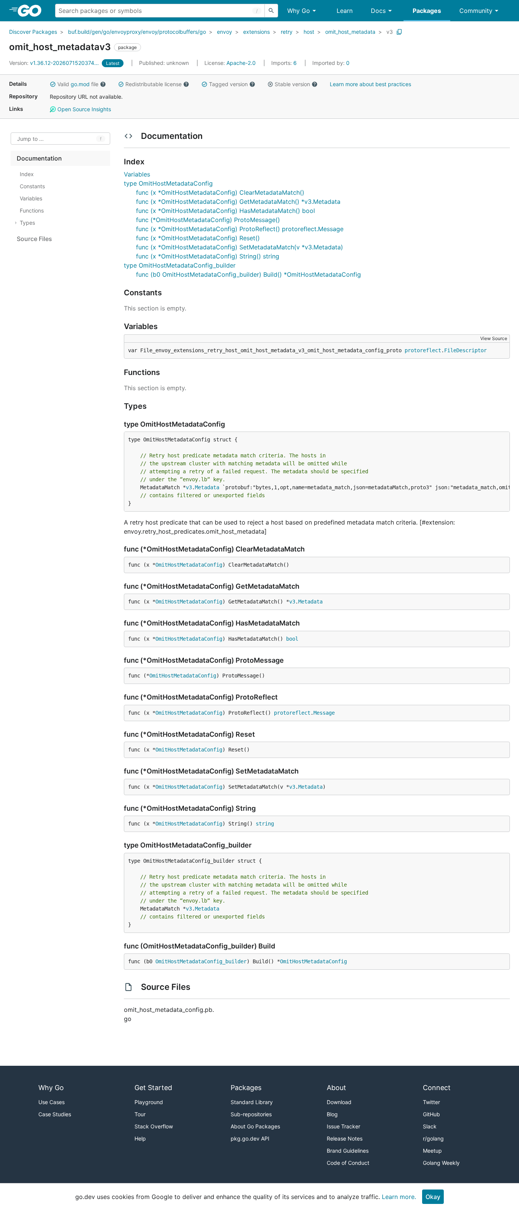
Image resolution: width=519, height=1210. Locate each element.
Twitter (431, 1102)
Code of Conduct (348, 1163)
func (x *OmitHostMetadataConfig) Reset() (198, 238)
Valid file (78, 84)
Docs (378, 10)
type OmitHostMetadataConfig (168, 183)
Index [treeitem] (27, 174)
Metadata (207, 487)
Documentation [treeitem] (39, 158)
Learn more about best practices (370, 84)
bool (292, 639)
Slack (430, 1126)
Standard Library (252, 1102)
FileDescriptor (465, 350)
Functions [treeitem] (32, 210)
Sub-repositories (251, 1114)
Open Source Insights (83, 109)
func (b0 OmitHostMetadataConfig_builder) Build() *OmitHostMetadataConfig (248, 274)
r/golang (433, 1138)
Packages (427, 10)
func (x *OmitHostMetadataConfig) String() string (207, 256)
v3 (389, 31)
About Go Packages (255, 1126)
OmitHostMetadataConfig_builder (201, 961)
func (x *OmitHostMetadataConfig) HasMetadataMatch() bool (225, 210)
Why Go (298, 10)
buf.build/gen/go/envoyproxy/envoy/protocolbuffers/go (137, 31)
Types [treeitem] (27, 222)
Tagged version (228, 84)
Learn (345, 10)
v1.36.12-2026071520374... (54, 63)
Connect (437, 1088)
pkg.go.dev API (250, 1138)
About (336, 1088)
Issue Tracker (343, 1126)
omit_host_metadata (350, 31)
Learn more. (399, 1197)
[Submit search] (271, 10)
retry (287, 31)
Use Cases (51, 1102)
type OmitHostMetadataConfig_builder (180, 265)
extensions (256, 31)
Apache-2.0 (241, 63)
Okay (433, 1197)
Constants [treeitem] (32, 186)
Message (324, 713)
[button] (53, 84)
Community (475, 10)
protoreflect (423, 350)
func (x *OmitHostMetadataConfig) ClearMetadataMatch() (220, 192)
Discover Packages (33, 31)
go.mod (80, 84)
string (265, 824)
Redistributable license (153, 84)
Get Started (153, 1088)
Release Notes (344, 1138)
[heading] (32, 11)
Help (140, 1138)
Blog (332, 1114)
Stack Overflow (153, 1126)
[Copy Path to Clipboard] (399, 31)
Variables (137, 174)
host (309, 31)
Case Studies (54, 1114)
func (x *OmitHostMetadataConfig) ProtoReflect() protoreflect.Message (239, 229)
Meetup (432, 1150)
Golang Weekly (441, 1163)
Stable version (292, 84)
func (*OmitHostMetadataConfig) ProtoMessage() (208, 220)
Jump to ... (30, 138)
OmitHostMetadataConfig (188, 565)
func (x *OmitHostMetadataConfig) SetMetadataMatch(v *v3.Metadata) (239, 247)
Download (339, 1102)
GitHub (431, 1114)
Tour (140, 1114)
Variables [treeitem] (31, 198)
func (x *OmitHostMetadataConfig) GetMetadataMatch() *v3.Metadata (238, 201)
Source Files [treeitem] (34, 239)
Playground (148, 1102)
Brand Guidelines (348, 1150)
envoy (224, 31)
